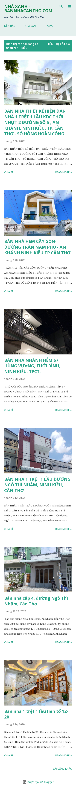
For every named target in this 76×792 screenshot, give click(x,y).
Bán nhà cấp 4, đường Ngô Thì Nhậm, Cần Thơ (36, 601)
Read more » (63, 172)
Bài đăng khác (62, 768)
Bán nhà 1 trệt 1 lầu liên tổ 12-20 (36, 714)
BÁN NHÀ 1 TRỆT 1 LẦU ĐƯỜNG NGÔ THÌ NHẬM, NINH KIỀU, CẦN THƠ (37, 484)
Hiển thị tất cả (58, 44)
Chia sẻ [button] (8, 172)
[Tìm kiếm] (61, 6)
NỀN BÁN (9, 26)
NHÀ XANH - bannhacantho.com (28, 8)
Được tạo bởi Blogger (40, 782)
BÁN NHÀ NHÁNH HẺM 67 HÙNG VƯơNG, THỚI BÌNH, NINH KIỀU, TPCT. (32, 365)
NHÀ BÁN (30, 26)
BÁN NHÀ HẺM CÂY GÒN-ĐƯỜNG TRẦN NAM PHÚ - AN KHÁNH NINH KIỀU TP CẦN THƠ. (38, 247)
